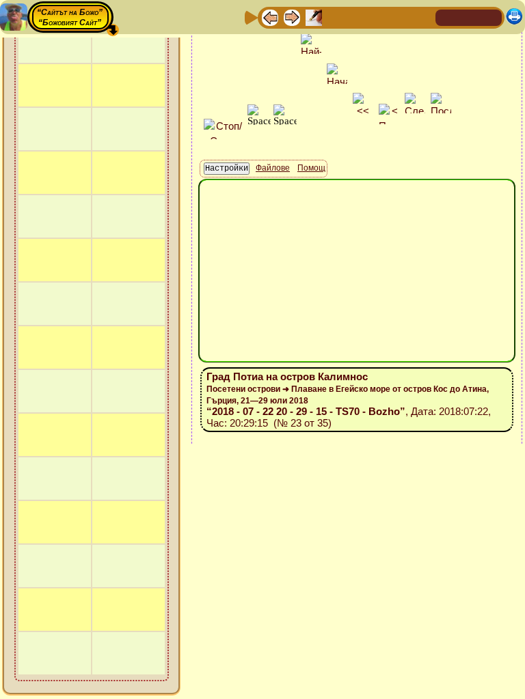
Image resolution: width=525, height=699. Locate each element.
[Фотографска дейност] (379, 17)
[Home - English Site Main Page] (491, 17)
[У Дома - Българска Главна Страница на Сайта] (469, 17)
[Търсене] (423, 17)
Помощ (311, 168)
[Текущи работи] (357, 17)
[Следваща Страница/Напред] (292, 17)
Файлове (273, 168)
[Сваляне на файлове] (401, 17)
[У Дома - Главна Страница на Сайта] (447, 17)
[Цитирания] (335, 17)
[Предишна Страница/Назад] (270, 17)
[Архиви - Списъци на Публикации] (314, 17)
